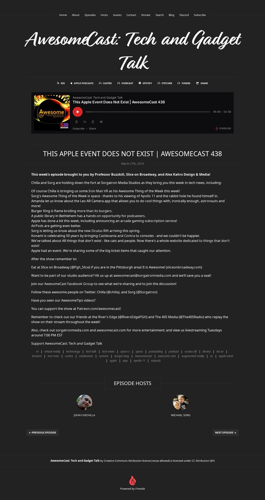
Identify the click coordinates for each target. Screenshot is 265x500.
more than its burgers (94, 211)
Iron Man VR (98, 191)
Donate (145, 15)
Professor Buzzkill (109, 174)
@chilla (112, 292)
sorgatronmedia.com (72, 330)
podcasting (156, 351)
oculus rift (191, 351)
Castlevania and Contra (117, 235)
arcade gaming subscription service (148, 221)
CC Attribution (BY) (203, 461)
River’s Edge (107, 317)
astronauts (209, 201)
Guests (117, 15)
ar (211, 356)
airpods (156, 360)
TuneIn (186, 83)
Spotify (147, 83)
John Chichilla (84, 415)
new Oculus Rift (96, 230)
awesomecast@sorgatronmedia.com (142, 275)
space (139, 351)
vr (37, 351)
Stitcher (167, 83)
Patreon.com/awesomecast (98, 308)
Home (63, 15)
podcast (174, 351)
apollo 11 (139, 360)
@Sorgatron (146, 292)
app (125, 360)
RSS (63, 83)
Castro (107, 83)
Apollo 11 (148, 196)
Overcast (127, 83)
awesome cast (167, 356)
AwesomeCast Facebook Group (68, 283)
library (207, 351)
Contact (131, 15)
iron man (53, 356)
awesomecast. (108, 330)
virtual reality (52, 351)
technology (73, 351)
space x (125, 351)
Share (204, 83)
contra (69, 356)
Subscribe (200, 15)
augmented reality (193, 356)
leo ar (220, 351)
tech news (108, 351)
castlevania (86, 356)
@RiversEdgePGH (132, 317)
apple (113, 360)
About (76, 15)
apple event (226, 356)
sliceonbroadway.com (184, 267)
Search (159, 15)
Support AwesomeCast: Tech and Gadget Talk (66, 343)
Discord (184, 15)
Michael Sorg (180, 415)
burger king (121, 356)
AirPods (37, 225)
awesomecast (143, 356)
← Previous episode (42, 432)
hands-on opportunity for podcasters (115, 216)
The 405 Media (166, 317)
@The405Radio (191, 317)
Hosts (104, 15)
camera (103, 356)
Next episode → (225, 432)
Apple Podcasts (83, 83)
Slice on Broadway (141, 174)
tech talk (91, 351)
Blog (171, 15)
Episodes (90, 15)
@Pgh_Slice (80, 267)
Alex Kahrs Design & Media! (187, 174)
